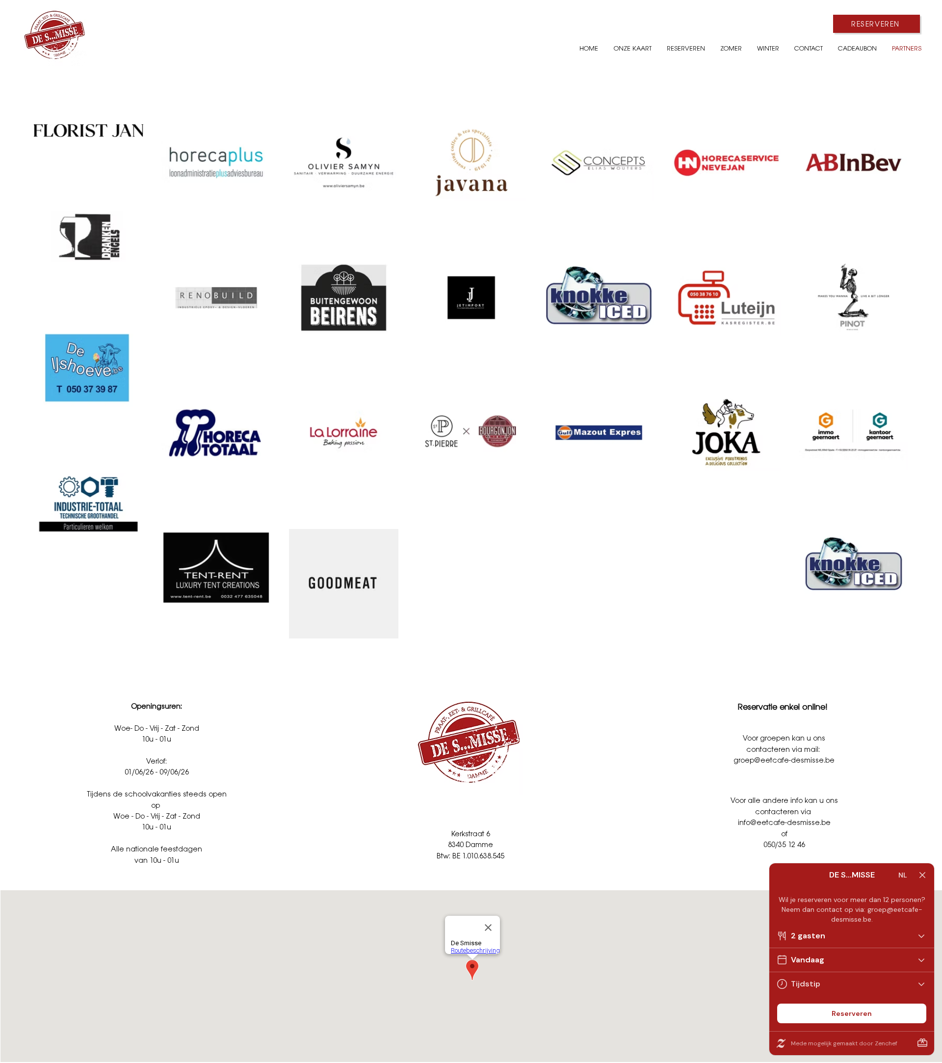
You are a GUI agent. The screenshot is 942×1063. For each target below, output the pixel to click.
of (784, 833)
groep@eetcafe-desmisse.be (784, 760)
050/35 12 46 (784, 844)
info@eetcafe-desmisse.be (784, 822)
